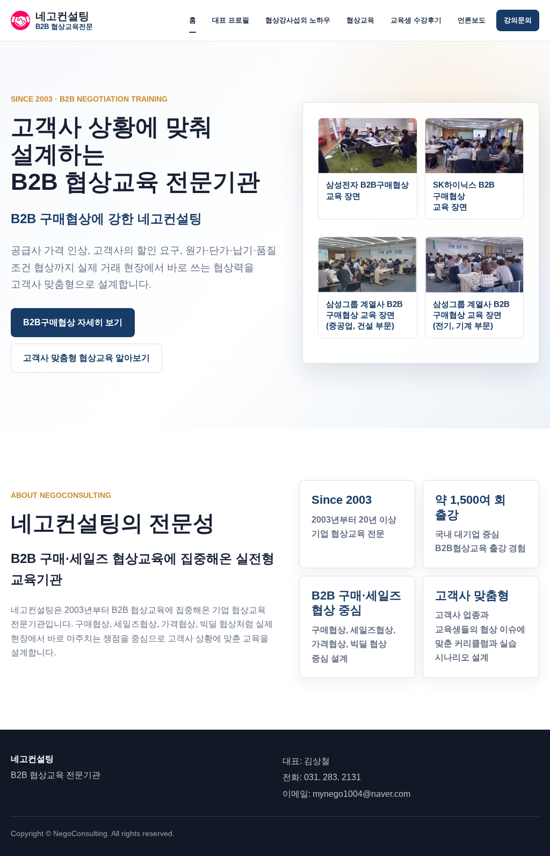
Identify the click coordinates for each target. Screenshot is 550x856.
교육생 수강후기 (416, 20)
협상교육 (360, 20)
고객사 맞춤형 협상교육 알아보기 (86, 357)
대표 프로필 (230, 20)
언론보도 (472, 20)
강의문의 (518, 20)
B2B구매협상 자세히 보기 (72, 322)
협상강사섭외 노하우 (297, 20)
